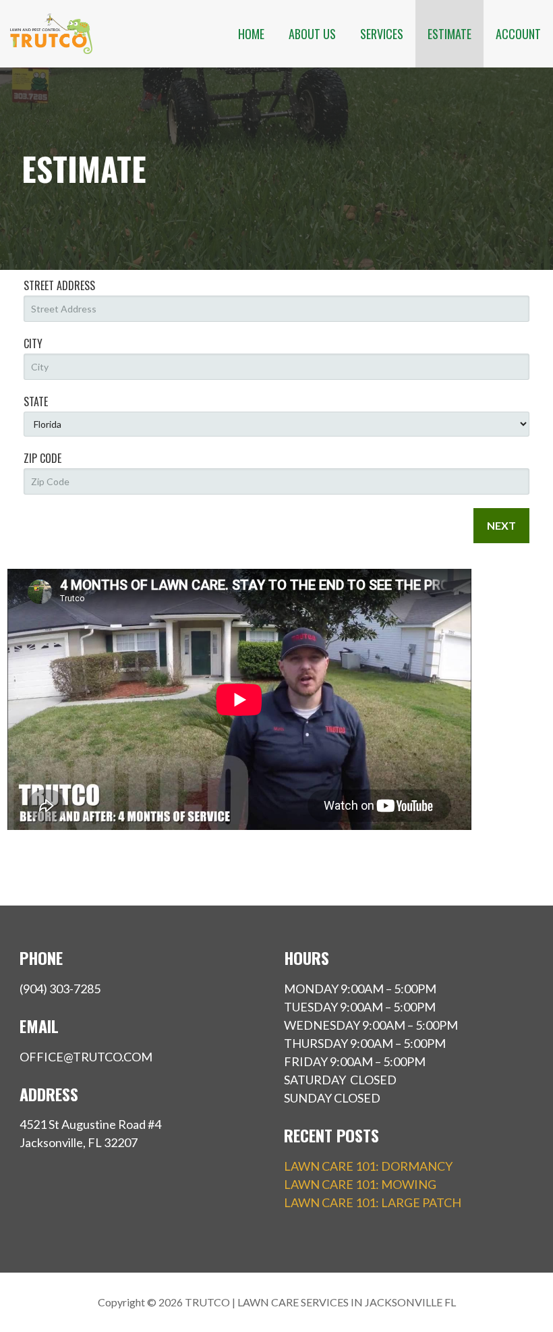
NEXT (501, 525)
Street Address (59, 285)
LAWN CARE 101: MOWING (360, 1184)
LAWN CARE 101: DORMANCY (368, 1166)
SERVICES (381, 34)
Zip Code (42, 458)
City (33, 343)
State (36, 401)
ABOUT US (312, 34)
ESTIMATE (449, 34)
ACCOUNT (518, 34)
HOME (251, 34)
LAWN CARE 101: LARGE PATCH (372, 1202)
